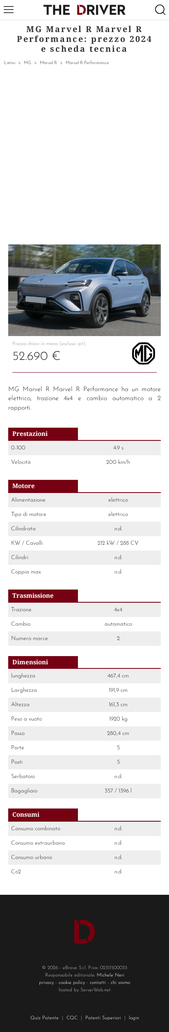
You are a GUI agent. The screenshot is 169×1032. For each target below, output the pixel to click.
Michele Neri (110, 975)
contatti (98, 982)
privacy (46, 982)
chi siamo (120, 982)
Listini (9, 63)
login (134, 1018)
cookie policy (72, 982)
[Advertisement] (84, 155)
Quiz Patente (44, 1018)
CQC (72, 1018)
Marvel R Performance (87, 63)
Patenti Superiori (103, 1018)
